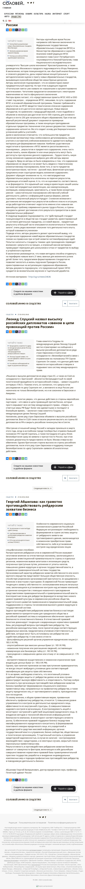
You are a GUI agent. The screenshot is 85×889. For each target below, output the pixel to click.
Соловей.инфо (47, 880)
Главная (7, 8)
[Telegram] (26, 30)
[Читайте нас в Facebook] (33, 2)
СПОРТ (67, 14)
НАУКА (48, 14)
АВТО (6, 16)
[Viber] (19, 30)
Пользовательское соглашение (32, 822)
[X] (16, 30)
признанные (35, 865)
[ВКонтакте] (7, 30)
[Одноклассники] (10, 30)
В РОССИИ (9, 14)
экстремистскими (35, 850)
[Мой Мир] (13, 30)
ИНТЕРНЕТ (57, 14)
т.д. (66, 875)
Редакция (13, 822)
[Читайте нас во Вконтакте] (28, 2)
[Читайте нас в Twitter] (31, 2)
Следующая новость (41, 488)
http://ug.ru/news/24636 (39, 276)
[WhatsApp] (22, 30)
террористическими (11, 860)
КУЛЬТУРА (38, 14)
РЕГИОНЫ (19, 14)
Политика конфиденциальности (62, 822)
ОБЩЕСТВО (16, 16)
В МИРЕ (29, 14)
